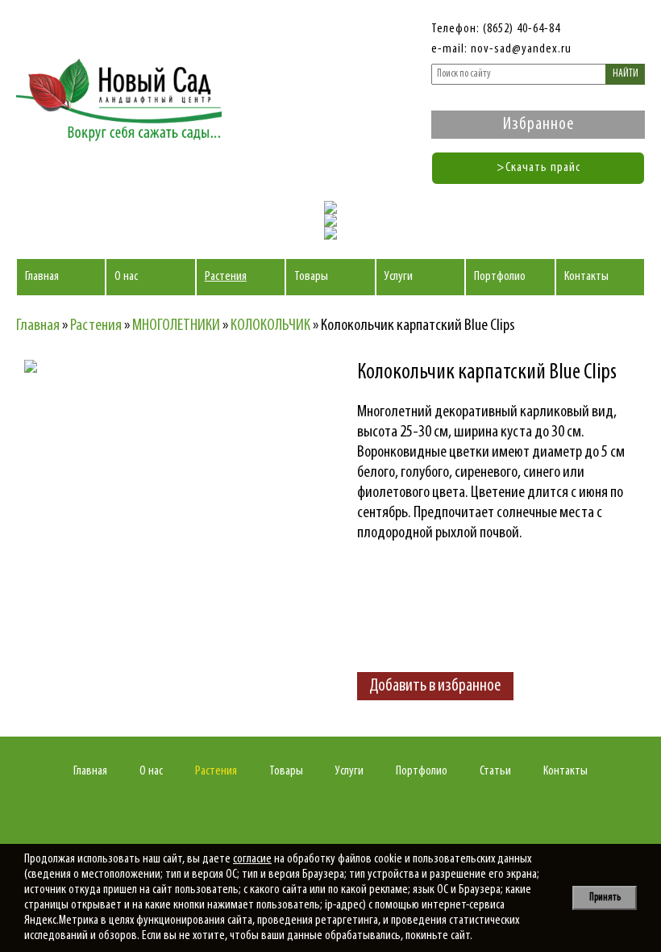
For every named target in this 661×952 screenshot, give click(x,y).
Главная (42, 276)
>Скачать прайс (538, 167)
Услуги (399, 276)
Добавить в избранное (435, 686)
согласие (252, 859)
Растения (226, 276)
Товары (311, 276)
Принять (605, 897)
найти (625, 74)
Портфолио (500, 276)
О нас (126, 276)
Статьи (495, 771)
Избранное (538, 124)
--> (165, 501)
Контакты (586, 276)
